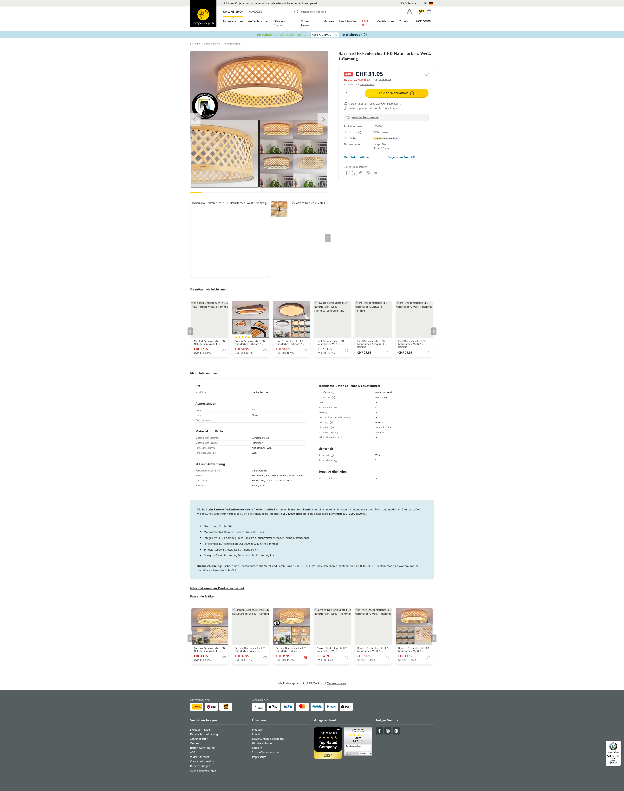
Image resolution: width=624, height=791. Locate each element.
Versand (195, 743)
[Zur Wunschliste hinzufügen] (427, 74)
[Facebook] (347, 173)
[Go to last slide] (190, 331)
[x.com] (354, 173)
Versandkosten (367, 84)
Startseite (195, 43)
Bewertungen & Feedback (268, 739)
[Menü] (619, 743)
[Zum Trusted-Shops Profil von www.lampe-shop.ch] (343, 743)
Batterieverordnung (202, 748)
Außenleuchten (258, 21)
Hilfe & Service (407, 3)
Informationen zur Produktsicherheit (217, 588)
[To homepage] (203, 13)
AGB (192, 752)
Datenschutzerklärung (204, 734)
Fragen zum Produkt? (401, 157)
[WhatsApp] (368, 173)
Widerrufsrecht (199, 757)
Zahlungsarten (199, 739)
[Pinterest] (361, 173)
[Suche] (296, 12)
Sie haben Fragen (200, 729)
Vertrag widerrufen (202, 761)
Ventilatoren (385, 21)
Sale (365, 23)
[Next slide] (328, 238)
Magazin (255, 11)
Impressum (259, 757)
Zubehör (405, 21)
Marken (328, 21)
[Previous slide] (190, 238)
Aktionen (423, 21)
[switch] (613, 762)
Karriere (257, 748)
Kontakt (257, 734)
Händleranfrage (262, 743)
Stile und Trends (280, 23)
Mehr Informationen (357, 157)
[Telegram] (375, 173)
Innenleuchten (233, 21)
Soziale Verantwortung (266, 752)
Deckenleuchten (232, 43)
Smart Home (305, 23)
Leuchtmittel (348, 21)
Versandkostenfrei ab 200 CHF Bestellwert (375, 103)
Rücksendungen (200, 766)
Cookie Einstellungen (203, 770)
